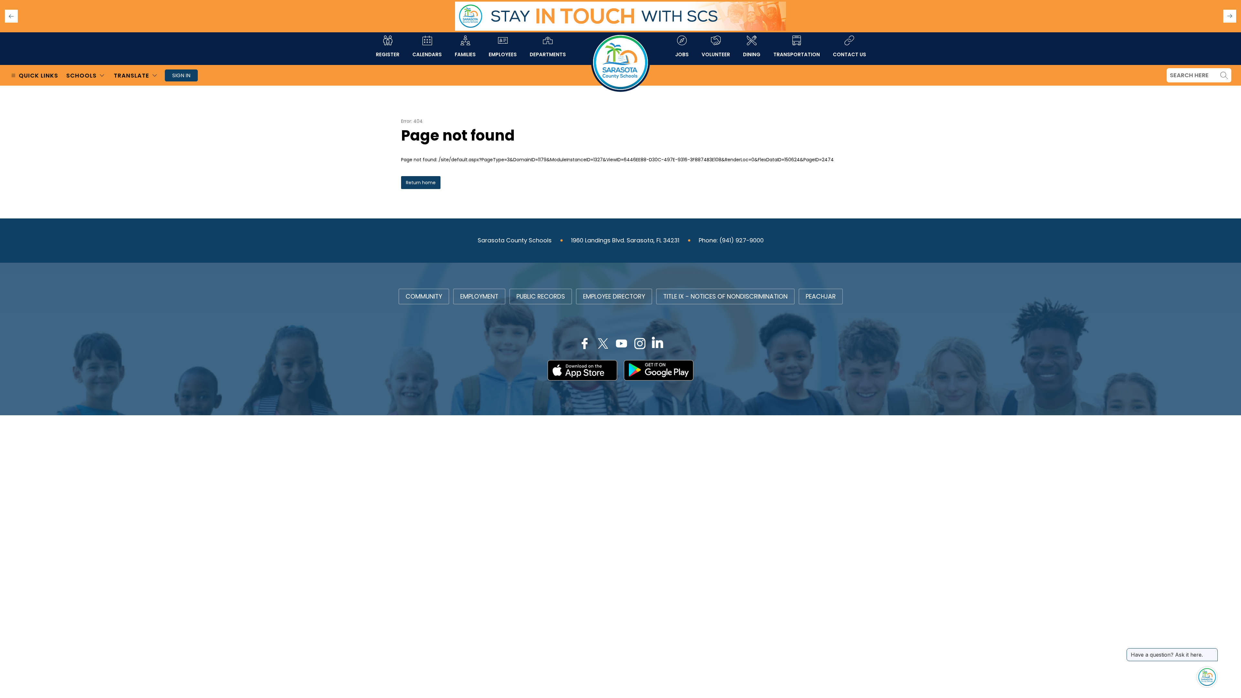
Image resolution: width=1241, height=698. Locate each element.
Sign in (181, 75)
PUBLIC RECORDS (540, 296)
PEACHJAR (821, 296)
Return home (421, 182)
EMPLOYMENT (479, 296)
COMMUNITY (424, 296)
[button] (1229, 16)
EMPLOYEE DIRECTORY (614, 296)
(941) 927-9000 (741, 240)
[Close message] (1212, 651)
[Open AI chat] (1207, 677)
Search (1224, 75)
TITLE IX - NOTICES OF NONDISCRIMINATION (725, 296)
